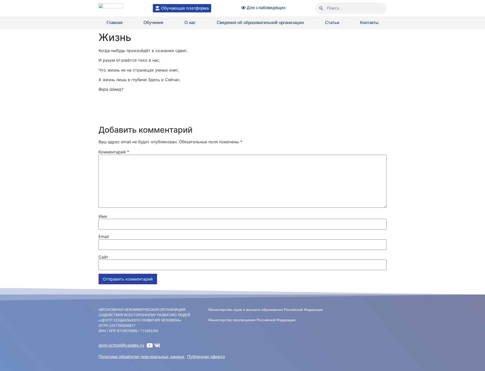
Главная (115, 22)
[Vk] (157, 345)
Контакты (369, 22)
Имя (103, 216)
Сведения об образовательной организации (260, 22)
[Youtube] (150, 345)
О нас (190, 22)
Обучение (153, 22)
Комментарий (114, 152)
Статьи (332, 22)
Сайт (103, 257)
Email (104, 237)
